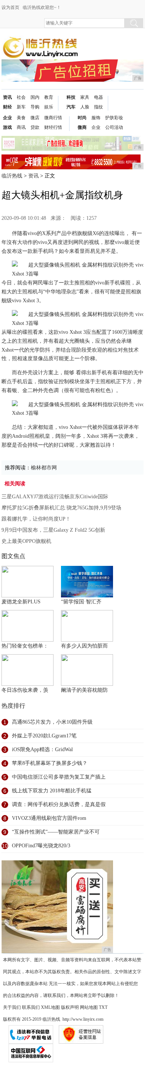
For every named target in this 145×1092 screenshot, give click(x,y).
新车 (21, 107)
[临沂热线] (40, 41)
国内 (34, 97)
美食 (21, 117)
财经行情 (53, 127)
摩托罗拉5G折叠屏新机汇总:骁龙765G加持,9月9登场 (61, 508)
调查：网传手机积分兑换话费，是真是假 (59, 804)
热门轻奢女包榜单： (24, 646)
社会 (21, 97)
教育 (48, 97)
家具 (84, 97)
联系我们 (31, 1007)
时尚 (82, 117)
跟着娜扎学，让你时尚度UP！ (36, 519)
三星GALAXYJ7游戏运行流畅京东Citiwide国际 (54, 496)
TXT (103, 1007)
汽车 (71, 107)
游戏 (7, 127)
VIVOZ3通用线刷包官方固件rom (49, 818)
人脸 (84, 107)
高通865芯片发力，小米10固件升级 (52, 722)
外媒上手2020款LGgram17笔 (44, 736)
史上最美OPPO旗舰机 (26, 541)
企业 (7, 117)
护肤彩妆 (114, 117)
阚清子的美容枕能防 (84, 690)
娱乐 (48, 107)
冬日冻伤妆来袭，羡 (24, 690)
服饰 (95, 117)
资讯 (7, 97)
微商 (82, 127)
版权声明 (70, 1007)
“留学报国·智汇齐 (81, 601)
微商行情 (53, 117)
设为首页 (10, 7)
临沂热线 (11, 176)
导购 (34, 107)
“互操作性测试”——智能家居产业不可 (56, 832)
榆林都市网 (44, 467)
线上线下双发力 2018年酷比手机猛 (51, 790)
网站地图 (89, 1007)
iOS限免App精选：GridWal (42, 749)
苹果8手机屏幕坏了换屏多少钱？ (49, 763)
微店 (34, 117)
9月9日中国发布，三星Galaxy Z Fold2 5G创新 (53, 530)
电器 (98, 97)
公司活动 (114, 127)
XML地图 (50, 1007)
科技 (71, 97)
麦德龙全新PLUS (21, 601)
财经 (7, 107)
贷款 (34, 127)
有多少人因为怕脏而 (84, 646)
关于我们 (12, 1007)
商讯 (21, 127)
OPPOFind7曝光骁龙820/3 (41, 845)
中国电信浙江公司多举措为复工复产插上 (59, 777)
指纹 (98, 107)
